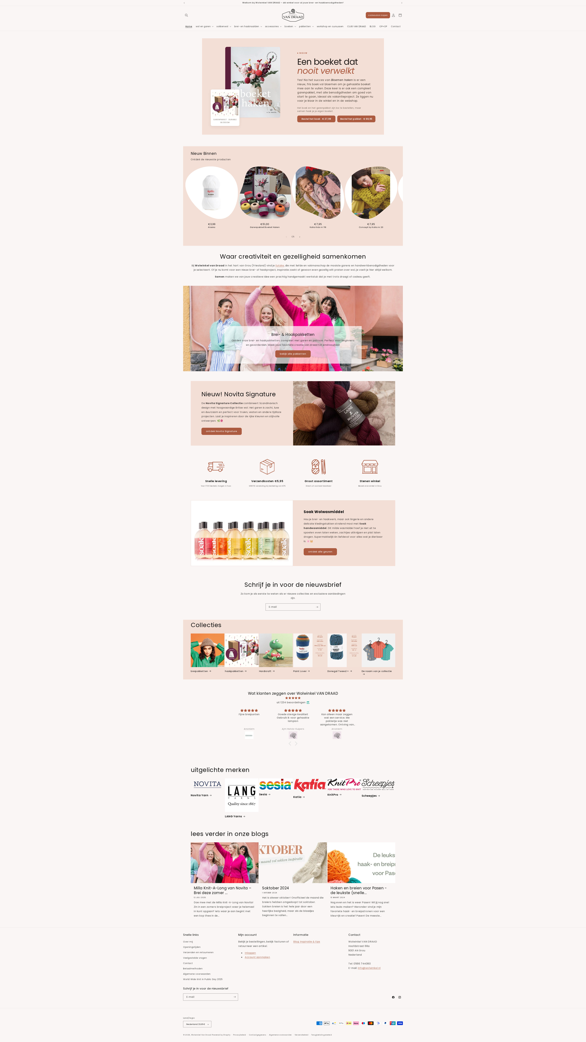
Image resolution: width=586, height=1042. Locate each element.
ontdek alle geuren (320, 551)
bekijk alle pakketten (293, 354)
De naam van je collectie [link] (377, 671)
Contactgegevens (257, 1035)
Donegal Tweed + (338, 671)
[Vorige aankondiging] (184, 3)
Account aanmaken (257, 957)
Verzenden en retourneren (198, 952)
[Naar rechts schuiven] (299, 237)
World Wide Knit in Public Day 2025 (202, 979)
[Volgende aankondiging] (401, 3)
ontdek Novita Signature (221, 431)
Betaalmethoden (193, 968)
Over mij (188, 941)
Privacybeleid (239, 1035)
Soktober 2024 (275, 888)
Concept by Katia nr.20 (371, 227)
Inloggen (250, 953)
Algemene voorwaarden (197, 974)
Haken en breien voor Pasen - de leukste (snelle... (359, 890)
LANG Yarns (233, 816)
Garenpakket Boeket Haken (265, 227)
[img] (293, 698)
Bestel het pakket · (356, 118)
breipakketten (199, 671)
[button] (186, 15)
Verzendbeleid (301, 1035)
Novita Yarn (199, 795)
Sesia (263, 794)
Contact (188, 963)
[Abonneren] (317, 607)
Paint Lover (300, 671)
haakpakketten (234, 671)
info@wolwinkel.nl (369, 968)
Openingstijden (192, 947)
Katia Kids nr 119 (318, 227)
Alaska (211, 227)
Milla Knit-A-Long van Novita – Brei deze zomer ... (222, 890)
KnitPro (332, 794)
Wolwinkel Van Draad (201, 1035)
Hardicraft (265, 671)
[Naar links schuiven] (286, 237)
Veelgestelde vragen (195, 957)
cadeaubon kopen (378, 15)
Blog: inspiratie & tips (306, 941)
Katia (297, 797)
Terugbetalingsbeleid (321, 1035)
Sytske (279, 265)
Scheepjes (369, 795)
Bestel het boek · (316, 118)
